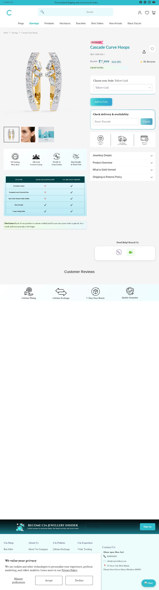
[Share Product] (144, 52)
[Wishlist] (146, 13)
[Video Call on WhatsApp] (130, 253)
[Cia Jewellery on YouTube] (152, 3)
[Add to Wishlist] (152, 48)
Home (6, 33)
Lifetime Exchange (61, 549)
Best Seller (8, 549)
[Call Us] (119, 253)
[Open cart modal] (154, 13)
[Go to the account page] (140, 13)
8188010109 (112, 556)
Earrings (15, 33)
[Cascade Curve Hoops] (45, 82)
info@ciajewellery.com (116, 561)
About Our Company (38, 549)
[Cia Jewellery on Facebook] (139, 3)
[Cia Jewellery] (9, 12)
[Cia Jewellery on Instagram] (148, 3)
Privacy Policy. (69, 570)
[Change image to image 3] (46, 134)
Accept (49, 580)
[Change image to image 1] (11, 134)
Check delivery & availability (111, 114)
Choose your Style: (110, 80)
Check (146, 121)
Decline (79, 580)
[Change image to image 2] (29, 134)
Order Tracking (85, 549)
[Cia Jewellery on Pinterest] (144, 3)
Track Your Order (76, 2)
